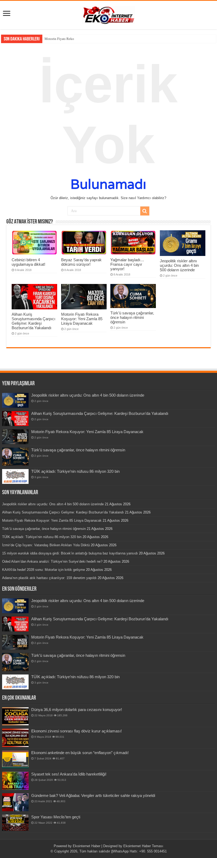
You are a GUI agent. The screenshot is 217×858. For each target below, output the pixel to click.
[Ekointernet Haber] (108, 14)
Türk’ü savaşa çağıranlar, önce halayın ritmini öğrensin (132, 317)
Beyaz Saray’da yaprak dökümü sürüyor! (81, 262)
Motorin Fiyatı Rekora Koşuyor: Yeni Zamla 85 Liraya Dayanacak (81, 318)
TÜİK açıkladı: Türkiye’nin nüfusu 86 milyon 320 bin (75, 471)
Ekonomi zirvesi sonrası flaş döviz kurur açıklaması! (76, 731)
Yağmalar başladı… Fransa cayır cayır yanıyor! (127, 264)
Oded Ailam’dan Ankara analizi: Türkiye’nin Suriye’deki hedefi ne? (52, 561)
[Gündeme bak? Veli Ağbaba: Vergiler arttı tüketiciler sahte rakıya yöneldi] (15, 802)
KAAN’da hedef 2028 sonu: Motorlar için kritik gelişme (43, 570)
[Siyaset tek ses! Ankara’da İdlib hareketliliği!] (15, 781)
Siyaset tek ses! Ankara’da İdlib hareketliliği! (68, 774)
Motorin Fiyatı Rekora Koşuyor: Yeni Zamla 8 (77, 39)
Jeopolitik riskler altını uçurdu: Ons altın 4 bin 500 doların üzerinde (179, 265)
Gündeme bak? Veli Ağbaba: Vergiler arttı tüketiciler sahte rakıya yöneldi (93, 795)
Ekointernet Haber (86, 846)
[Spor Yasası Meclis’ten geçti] (15, 823)
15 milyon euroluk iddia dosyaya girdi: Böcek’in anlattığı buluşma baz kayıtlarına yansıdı (70, 553)
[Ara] (144, 211)
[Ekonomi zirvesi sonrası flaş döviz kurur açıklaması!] (15, 738)
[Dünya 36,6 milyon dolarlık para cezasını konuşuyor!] (15, 716)
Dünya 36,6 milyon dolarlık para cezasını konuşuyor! (76, 709)
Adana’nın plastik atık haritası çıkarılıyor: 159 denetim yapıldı (49, 578)
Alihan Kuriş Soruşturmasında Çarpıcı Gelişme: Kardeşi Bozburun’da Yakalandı (33, 321)
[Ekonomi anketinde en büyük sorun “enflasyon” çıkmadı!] (15, 759)
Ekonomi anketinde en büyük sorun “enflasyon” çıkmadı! (80, 752)
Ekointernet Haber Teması (143, 846)
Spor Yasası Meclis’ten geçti (55, 817)
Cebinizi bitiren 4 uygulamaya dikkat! (28, 262)
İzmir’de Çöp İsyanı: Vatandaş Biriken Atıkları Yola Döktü (46, 545)
